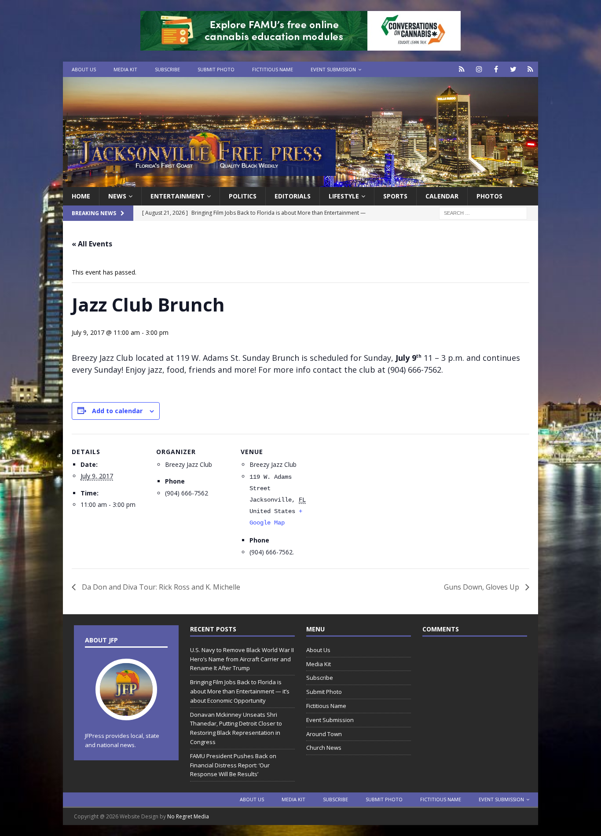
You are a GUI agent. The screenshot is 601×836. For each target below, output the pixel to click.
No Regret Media (188, 816)
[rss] (530, 69)
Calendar (441, 196)
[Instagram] (479, 69)
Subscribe (167, 69)
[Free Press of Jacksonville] (300, 182)
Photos (489, 196)
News (117, 196)
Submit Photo (216, 69)
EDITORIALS (293, 196)
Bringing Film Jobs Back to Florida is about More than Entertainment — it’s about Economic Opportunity (240, 691)
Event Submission (333, 69)
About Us (84, 69)
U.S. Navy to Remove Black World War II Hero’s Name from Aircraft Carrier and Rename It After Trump (242, 659)
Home (81, 196)
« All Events (92, 244)
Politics (243, 196)
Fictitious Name (272, 69)
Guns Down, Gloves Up (482, 587)
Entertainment (177, 196)
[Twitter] (513, 69)
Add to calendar (117, 411)
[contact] (461, 69)
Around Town (324, 734)
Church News (323, 748)
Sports (395, 196)
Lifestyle (344, 196)
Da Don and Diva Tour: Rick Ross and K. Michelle (160, 587)
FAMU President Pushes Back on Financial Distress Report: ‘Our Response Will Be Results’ (233, 765)
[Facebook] (496, 69)
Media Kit (125, 69)
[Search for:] (483, 213)
